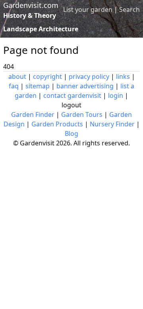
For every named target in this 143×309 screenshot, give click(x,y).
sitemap (37, 86)
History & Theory (29, 15)
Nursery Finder (112, 124)
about (17, 76)
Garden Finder (32, 114)
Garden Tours (81, 114)
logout (71, 105)
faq (14, 86)
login (115, 95)
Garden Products (57, 124)
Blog (71, 133)
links (123, 76)
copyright (47, 76)
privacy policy (89, 76)
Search (129, 9)
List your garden (87, 9)
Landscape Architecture (40, 29)
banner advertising (85, 86)
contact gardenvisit (72, 95)
